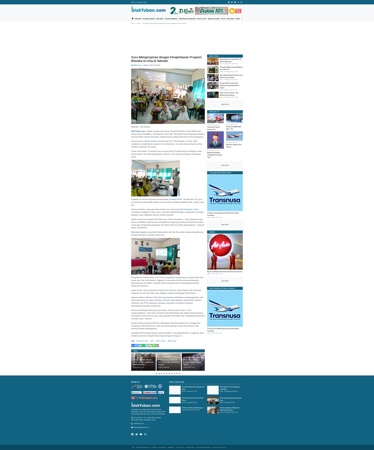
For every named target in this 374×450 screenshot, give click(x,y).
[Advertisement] (187, 39)
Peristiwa (138, 19)
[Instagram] (145, 434)
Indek (238, 19)
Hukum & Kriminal (171, 19)
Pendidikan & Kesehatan (187, 19)
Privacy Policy (190, 447)
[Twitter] (136, 434)
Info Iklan (154, 447)
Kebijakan (159, 19)
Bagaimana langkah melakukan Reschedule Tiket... (214, 155)
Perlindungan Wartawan (203, 447)
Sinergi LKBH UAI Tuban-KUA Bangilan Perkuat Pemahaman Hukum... (229, 85)
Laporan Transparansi (219, 447)
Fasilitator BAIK (175, 199)
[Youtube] (141, 434)
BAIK (194, 131)
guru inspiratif (144, 141)
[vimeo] (241, 2)
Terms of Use (180, 447)
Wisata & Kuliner (214, 19)
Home (133, 23)
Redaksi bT (171, 447)
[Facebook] (132, 434)
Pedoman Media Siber (143, 447)
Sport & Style (202, 19)
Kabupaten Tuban (191, 209)
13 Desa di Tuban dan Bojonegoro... (193, 408)
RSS (133, 447)
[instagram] (238, 2)
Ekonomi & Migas (149, 19)
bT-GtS (223, 19)
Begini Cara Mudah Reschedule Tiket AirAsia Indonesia (224, 271)
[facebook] (228, 2)
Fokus (138, 23)
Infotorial (230, 19)
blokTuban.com (136, 65)
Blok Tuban (172, 341)
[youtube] (235, 2)
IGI (152, 341)
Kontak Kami (162, 447)
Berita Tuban (161, 341)
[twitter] (231, 2)
